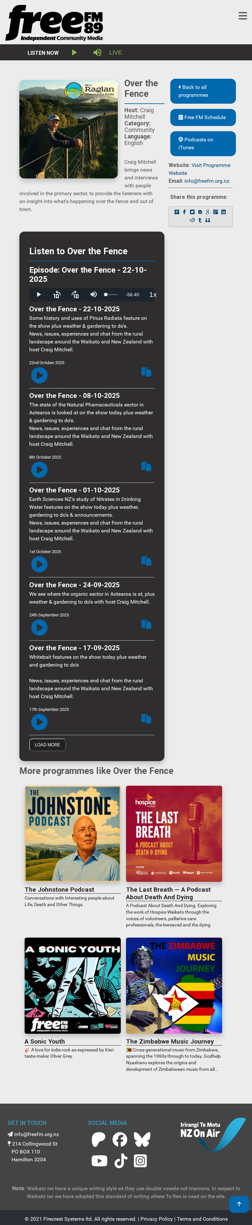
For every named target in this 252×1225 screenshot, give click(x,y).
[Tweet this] (193, 212)
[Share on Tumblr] (200, 220)
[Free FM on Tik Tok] (121, 1161)
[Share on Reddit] (193, 220)
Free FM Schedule (204, 117)
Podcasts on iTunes (195, 143)
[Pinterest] (177, 212)
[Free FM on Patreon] (98, 1139)
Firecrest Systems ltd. (68, 1219)
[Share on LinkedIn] (224, 212)
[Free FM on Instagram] (140, 1161)
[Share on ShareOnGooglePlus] (216, 212)
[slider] (112, 294)
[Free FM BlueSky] (142, 1139)
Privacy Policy (156, 1219)
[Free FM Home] (54, 24)
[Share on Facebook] (185, 212)
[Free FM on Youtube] (99, 1161)
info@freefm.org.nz (206, 181)
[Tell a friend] (208, 220)
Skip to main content (129, 6)
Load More (47, 744)
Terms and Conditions (202, 1219)
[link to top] (239, 1204)
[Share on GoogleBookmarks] (208, 212)
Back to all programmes (193, 91)
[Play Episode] (39, 376)
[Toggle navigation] (243, 16)
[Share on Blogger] (200, 212)
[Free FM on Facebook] (120, 1139)
